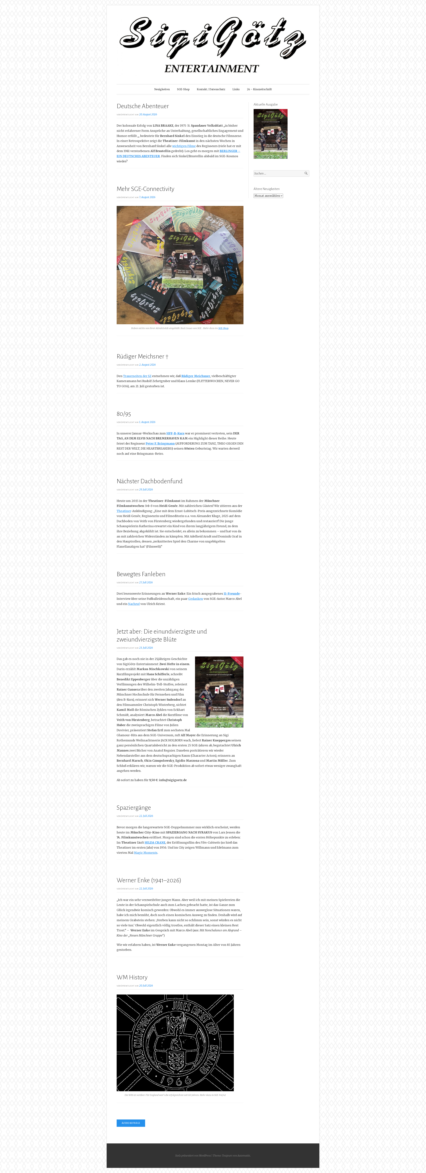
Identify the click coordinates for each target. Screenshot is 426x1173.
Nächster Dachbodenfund (150, 481)
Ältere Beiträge (131, 1123)
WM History (132, 977)
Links (236, 89)
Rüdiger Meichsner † (143, 356)
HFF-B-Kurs (175, 433)
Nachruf (134, 604)
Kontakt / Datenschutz (211, 89)
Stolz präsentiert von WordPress (193, 1155)
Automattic (243, 1155)
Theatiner (124, 511)
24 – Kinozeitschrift (259, 89)
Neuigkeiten (162, 89)
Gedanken (195, 599)
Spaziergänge (134, 807)
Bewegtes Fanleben (141, 574)
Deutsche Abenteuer (143, 106)
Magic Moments (145, 853)
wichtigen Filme (184, 146)
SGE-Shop (183, 89)
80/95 (124, 414)
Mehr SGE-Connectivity (145, 189)
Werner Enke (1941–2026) (149, 880)
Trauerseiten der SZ (137, 376)
